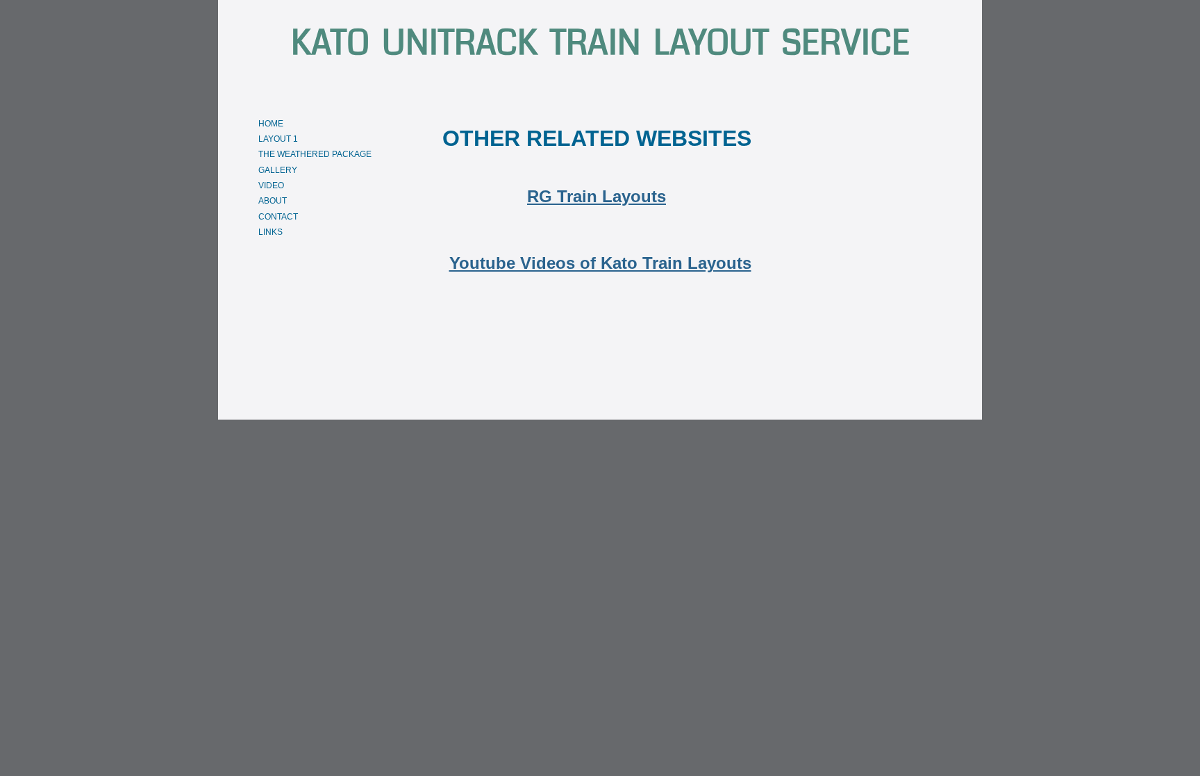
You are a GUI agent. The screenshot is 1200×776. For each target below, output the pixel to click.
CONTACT (278, 217)
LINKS (270, 232)
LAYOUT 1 (278, 139)
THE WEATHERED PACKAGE (315, 154)
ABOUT (272, 201)
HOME (270, 124)
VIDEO (271, 185)
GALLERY (277, 170)
